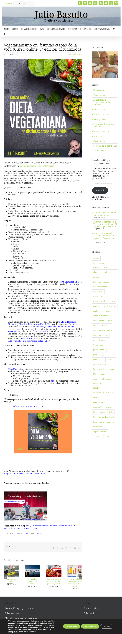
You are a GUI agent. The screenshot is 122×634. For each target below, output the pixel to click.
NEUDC (96, 388)
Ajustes (107, 626)
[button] (4, 33)
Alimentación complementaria (100, 265)
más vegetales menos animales (102, 381)
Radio (111, 412)
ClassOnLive (14, 369)
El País (96, 325)
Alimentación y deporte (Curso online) (32, 581)
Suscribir (100, 190)
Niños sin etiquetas (102, 114)
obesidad (97, 398)
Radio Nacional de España (104, 417)
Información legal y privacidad (19, 608)
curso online (98, 320)
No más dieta (99, 150)
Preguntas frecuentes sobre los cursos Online (25, 473)
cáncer (110, 320)
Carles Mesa (98, 291)
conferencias (14, 331)
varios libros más (27, 338)
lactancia (110, 359)
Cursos (25, 533)
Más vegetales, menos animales (103, 125)
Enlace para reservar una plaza (28, 406)
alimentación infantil (102, 272)
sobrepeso (97, 427)
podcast (109, 407)
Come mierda (99, 95)
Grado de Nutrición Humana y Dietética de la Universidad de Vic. (42, 323)
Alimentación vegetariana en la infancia (101, 102)
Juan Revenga (98, 354)
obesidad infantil (100, 402)
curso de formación (101, 316)
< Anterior (70, 54)
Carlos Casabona (100, 296)
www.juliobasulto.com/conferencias (36, 165)
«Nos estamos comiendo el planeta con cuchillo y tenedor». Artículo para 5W (105, 237)
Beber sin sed (99, 109)
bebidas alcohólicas (101, 287)
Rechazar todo (90, 626)
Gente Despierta (100, 340)
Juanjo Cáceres (99, 350)
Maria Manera (99, 374)
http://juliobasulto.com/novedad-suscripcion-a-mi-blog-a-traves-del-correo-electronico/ (40, 526)
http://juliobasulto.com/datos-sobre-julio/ (29, 341)
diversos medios (40, 331)
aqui (104, 178)
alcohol (96, 258)
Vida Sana (97, 436)
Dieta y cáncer (100, 119)
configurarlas (13, 632)
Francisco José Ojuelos (102, 330)
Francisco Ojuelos (100, 335)
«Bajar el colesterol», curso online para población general (53, 581)
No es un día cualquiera (103, 393)
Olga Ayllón (98, 407)
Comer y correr (100, 141)
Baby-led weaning (101, 282)
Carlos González (100, 301)
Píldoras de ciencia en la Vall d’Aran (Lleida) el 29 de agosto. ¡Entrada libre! (105, 224)
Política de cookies (13, 613)
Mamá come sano (101, 131)
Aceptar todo (72, 626)
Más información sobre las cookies (21, 618)
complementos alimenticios (104, 306)
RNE (95, 422)
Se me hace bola (101, 136)
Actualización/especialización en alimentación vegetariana (42, 327)
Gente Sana (98, 345)
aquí (53, 381)
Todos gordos (99, 90)
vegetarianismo (99, 431)
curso (39, 533)
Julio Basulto (98, 359)
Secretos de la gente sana (105, 146)
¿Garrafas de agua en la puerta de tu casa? (104, 213)
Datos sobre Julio (91, 608)
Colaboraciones (91, 613)
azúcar (96, 277)
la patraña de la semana (103, 369)
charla (112, 301)
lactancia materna (101, 364)
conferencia (98, 311)
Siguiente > (78, 54)
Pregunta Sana (99, 412)
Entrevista (106, 325)
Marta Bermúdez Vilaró (69, 282)
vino (107, 436)
